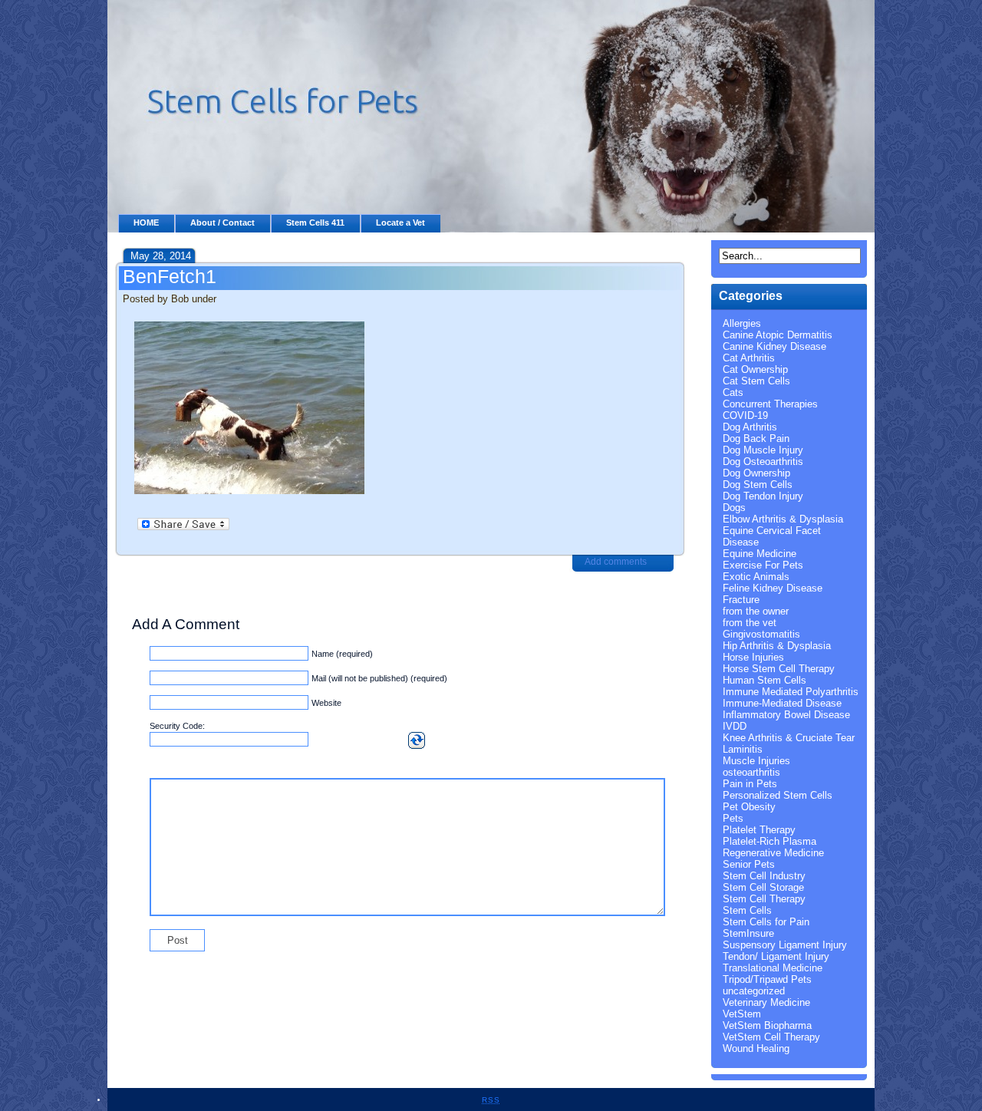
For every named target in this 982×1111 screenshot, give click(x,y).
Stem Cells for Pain (766, 922)
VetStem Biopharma (767, 1025)
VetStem (742, 1014)
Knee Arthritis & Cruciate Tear (789, 737)
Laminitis (743, 749)
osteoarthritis (751, 772)
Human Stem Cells (764, 680)
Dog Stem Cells (758, 484)
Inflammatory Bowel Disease (786, 714)
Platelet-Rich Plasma (769, 841)
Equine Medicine (759, 553)
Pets (733, 818)
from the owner (756, 611)
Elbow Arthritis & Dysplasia (783, 519)
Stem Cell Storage (763, 887)
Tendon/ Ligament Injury (776, 956)
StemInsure (748, 933)
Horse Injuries (753, 657)
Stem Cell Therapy (764, 899)
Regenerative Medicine (773, 853)
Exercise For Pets (763, 565)
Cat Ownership (755, 369)
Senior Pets (749, 864)
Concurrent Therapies (770, 404)
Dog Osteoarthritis (763, 461)
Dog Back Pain (756, 438)
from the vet (749, 622)
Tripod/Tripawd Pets (767, 979)
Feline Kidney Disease (772, 588)
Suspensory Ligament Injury (785, 945)
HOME (146, 222)
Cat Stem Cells (756, 381)
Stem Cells (747, 910)
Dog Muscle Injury (763, 450)
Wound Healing (756, 1048)
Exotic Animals (756, 576)
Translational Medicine (772, 968)
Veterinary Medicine (766, 1002)
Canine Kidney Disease (774, 346)
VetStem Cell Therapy (771, 1037)
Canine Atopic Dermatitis (777, 335)
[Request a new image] (416, 740)
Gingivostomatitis (761, 634)
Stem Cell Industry (764, 876)
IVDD (734, 726)
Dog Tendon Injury (763, 496)
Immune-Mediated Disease (782, 703)
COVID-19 (745, 415)
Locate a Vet (400, 222)
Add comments (616, 561)
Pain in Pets (750, 784)
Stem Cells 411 (315, 222)
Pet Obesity (749, 807)
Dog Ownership (756, 473)
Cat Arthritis (749, 358)
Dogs (734, 507)
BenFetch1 (169, 276)
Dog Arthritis (750, 427)
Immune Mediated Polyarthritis (790, 691)
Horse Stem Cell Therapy (779, 668)
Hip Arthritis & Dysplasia (777, 645)
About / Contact (222, 222)
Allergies (742, 323)
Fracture (741, 599)
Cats (733, 392)
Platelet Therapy (759, 830)
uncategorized (754, 991)
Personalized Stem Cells (777, 795)
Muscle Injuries (756, 760)
